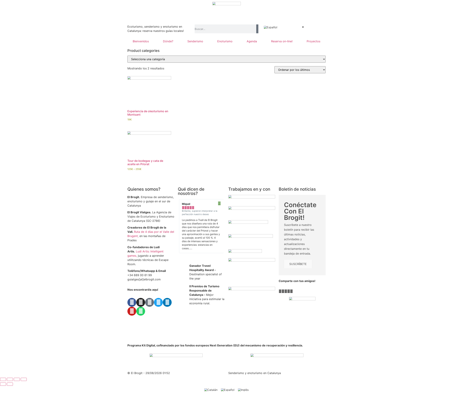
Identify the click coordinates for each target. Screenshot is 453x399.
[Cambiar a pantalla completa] (10, 379)
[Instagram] (140, 302)
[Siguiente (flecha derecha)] (10, 384)
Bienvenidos (141, 41)
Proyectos (313, 41)
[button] (280, 291)
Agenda (252, 41)
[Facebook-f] (131, 302)
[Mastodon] (149, 302)
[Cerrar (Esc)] (24, 379)
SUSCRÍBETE (298, 264)
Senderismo (195, 41)
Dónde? (168, 41)
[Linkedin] (167, 302)
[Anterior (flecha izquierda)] (3, 384)
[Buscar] (257, 28)
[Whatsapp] (140, 311)
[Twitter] (158, 302)
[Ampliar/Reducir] (3, 379)
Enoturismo (225, 41)
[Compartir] (17, 379)
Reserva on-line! (282, 41)
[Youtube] (131, 311)
